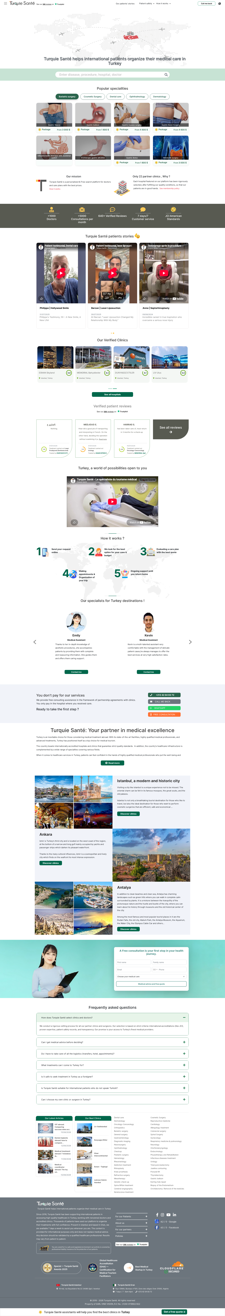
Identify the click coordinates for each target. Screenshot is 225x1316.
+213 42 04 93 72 (144, 1292)
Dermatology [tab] (159, 96)
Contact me (104, 672)
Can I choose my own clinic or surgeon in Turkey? (65, 1099)
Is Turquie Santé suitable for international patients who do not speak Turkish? (79, 1088)
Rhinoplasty (119, 1168)
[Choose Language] (221, 3)
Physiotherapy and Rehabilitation (165, 1155)
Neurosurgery (120, 1144)
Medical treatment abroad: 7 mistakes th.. (63, 1153)
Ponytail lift (155, 1172)
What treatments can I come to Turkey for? (62, 1065)
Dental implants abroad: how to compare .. (61, 1140)
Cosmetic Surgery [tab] (93, 96)
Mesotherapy (119, 1178)
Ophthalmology (120, 1148)
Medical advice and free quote (151, 984)
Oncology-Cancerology (124, 1124)
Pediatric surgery (121, 1155)
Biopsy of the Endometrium (162, 1185)
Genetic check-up (121, 1182)
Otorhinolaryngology (159, 1148)
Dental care (119, 1117)
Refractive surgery (122, 1175)
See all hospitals (112, 394)
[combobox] (155, 969)
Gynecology (156, 1138)
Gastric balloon (157, 1178)
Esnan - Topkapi (101, 1167)
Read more (114, 763)
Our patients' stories (125, 3)
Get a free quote (175, 1311)
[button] (35, 642)
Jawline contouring (159, 1168)
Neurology (155, 1144)
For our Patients (123, 1216)
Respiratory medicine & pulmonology (166, 1141)
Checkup (118, 1151)
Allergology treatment (160, 1128)
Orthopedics (119, 1128)
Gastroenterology (121, 1138)
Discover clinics (128, 813)
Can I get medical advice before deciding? (62, 1042)
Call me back (206, 3)
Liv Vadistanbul (100, 1126)
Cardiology (155, 1124)
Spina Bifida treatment (123, 1185)
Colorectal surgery (158, 1131)
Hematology (119, 1158)
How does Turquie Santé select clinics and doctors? (66, 1017)
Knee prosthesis (121, 1172)
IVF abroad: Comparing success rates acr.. (62, 1126)
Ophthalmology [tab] (137, 96)
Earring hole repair (158, 1182)
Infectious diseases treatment (163, 1158)
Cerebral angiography (123, 1189)
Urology (154, 1161)
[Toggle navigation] (5, 3)
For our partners (123, 1229)
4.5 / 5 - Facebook (170, 1227)
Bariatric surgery (121, 1131)
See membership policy (169, 188)
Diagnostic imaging (122, 1141)
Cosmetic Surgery (158, 1117)
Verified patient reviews (112, 406)
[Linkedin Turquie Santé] (173, 1215)
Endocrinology (157, 1151)
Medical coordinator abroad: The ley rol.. (61, 1168)
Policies (119, 1236)
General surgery (121, 1134)
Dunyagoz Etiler (100, 1140)
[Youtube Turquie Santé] (168, 1215)
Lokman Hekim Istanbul (100, 1181)
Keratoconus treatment (123, 1192)
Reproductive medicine (160, 1121)
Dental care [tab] (115, 96)
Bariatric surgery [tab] (67, 96)
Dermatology (119, 1121)
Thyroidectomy (157, 1175)
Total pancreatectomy (160, 1165)
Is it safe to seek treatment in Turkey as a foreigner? (67, 1076)
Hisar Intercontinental (101, 1154)
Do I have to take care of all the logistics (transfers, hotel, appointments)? (77, 1053)
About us (119, 1223)
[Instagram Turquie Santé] (161, 1215)
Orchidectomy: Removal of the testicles (167, 1189)
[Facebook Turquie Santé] (156, 1215)
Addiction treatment (122, 1165)
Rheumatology (120, 1161)
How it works (54, 189)
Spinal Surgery (157, 1134)
